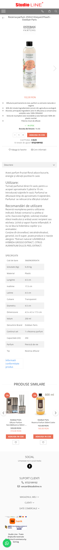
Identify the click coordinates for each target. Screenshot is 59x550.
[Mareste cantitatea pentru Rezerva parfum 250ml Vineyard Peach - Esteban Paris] (23, 135)
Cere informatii (39, 149)
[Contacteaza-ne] (43, 11)
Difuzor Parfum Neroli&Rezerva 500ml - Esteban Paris (15, 423)
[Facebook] (29, 466)
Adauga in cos (37, 135)
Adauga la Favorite (19, 149)
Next (55, 68)
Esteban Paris (15, 420)
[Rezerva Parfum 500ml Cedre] (43, 404)
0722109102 (31, 482)
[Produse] (3, 12)
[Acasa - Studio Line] (29, 4)
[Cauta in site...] (56, 11)
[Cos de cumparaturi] (49, 11)
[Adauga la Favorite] (16, 442)
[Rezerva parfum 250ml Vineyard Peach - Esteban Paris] (29, 65)
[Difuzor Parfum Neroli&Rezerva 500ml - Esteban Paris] (16, 404)
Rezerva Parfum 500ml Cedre (43, 422)
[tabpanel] (29, 65)
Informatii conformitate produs (12, 363)
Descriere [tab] (8, 164)
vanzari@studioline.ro (31, 486)
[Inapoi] (2, 18)
